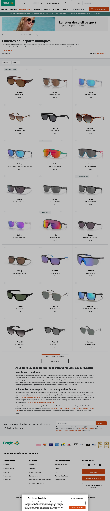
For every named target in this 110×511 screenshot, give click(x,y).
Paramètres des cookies (77, 498)
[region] (55, 503)
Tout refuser (77, 503)
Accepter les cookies (77, 507)
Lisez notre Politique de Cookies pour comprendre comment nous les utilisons (43, 508)
